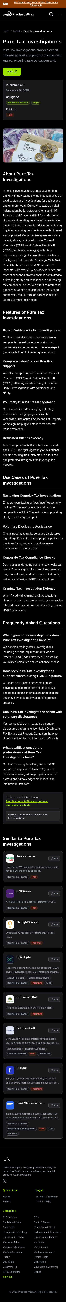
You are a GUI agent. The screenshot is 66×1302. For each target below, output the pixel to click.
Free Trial (36, 943)
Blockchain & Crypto (39, 978)
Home (6, 31)
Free (34, 877)
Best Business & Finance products (27, 801)
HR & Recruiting (12, 1271)
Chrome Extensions (14, 1246)
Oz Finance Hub (27, 997)
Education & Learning (46, 1266)
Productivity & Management (21, 1128)
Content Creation (12, 1251)
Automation (44, 1054)
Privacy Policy (43, 1201)
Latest (16, 31)
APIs (48, 983)
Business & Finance (18, 102)
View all (7, 1276)
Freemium (37, 983)
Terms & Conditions (47, 1196)
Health (37, 1271)
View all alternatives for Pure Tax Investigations (27, 816)
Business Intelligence (45, 1237)
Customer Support (16, 1054)
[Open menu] (59, 14)
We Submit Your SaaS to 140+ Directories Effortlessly (36, 4)
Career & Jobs (11, 1242)
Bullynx (21, 1068)
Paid (10, 115)
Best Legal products (18, 804)
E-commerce (10, 1266)
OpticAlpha (23, 957)
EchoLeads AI (25, 1028)
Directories (40, 1261)
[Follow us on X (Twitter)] (4, 1181)
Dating (6, 1256)
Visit (9, 71)
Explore (7, 1196)
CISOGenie (23, 891)
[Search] (51, 14)
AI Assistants (14, 1049)
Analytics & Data (15, 978)
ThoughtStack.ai (27, 922)
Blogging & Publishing (15, 1232)
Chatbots (39, 1242)
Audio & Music (42, 1222)
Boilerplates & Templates (47, 1232)
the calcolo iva (26, 856)
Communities (41, 1246)
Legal (36, 102)
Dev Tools (12, 1133)
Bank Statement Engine (32, 1103)
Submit (7, 1201)
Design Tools (41, 1256)
